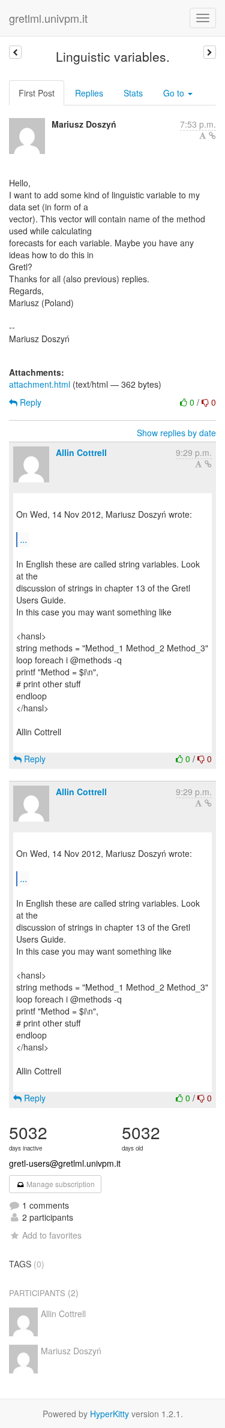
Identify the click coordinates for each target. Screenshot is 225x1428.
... (23, 539)
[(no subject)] (209, 52)
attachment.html (39, 384)
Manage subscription (60, 1184)
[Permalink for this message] (212, 135)
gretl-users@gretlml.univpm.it (65, 1163)
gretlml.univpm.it (48, 18)
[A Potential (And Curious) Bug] (15, 52)
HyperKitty (109, 1414)
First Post (37, 93)
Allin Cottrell (81, 452)
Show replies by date (176, 433)
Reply (29, 402)
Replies (89, 93)
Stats (133, 93)
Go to (175, 93)
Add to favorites (52, 1235)
